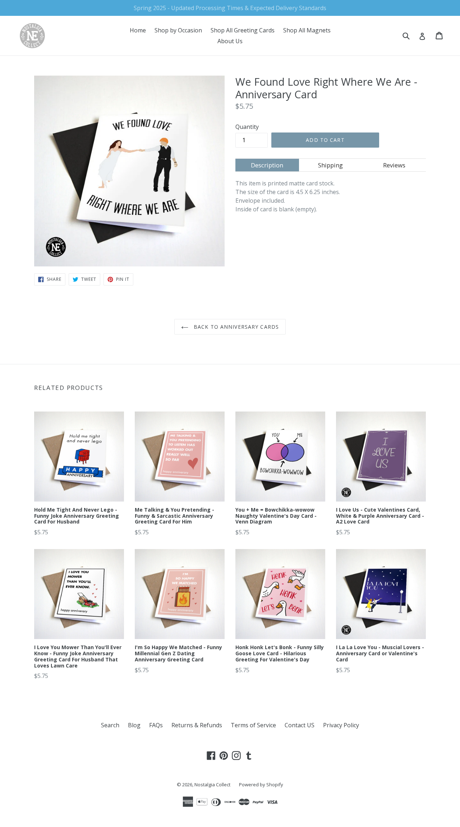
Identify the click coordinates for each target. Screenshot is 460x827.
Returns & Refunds (196, 725)
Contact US (299, 725)
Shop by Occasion (178, 30)
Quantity (247, 127)
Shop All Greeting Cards (243, 30)
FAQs (156, 725)
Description (267, 165)
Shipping (330, 165)
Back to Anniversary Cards (235, 326)
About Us (230, 41)
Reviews (394, 165)
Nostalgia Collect (212, 784)
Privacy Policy (341, 725)
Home (138, 30)
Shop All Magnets (307, 30)
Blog (134, 725)
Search (110, 725)
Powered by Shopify (261, 784)
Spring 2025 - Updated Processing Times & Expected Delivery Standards (230, 8)
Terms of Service (253, 725)
